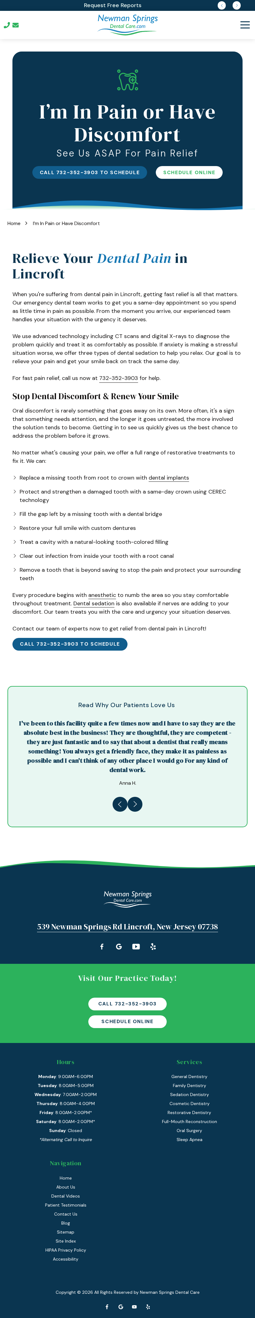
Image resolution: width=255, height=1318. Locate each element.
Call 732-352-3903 (127, 1003)
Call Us (7, 25)
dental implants (169, 477)
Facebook (107, 1307)
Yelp (148, 1307)
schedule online (189, 172)
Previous (222, 5)
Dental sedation (93, 603)
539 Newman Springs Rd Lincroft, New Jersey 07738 (127, 926)
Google (120, 1307)
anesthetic (102, 595)
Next (237, 5)
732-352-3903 (118, 378)
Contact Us (15, 25)
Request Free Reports (112, 5)
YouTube (134, 1307)
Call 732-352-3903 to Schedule (90, 172)
